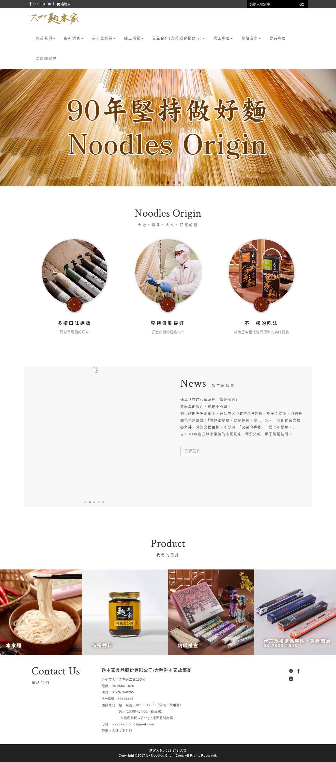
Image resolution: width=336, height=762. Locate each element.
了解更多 (192, 451)
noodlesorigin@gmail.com (133, 724)
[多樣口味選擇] (74, 272)
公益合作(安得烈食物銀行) (177, 38)
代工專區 (222, 38)
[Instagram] (291, 678)
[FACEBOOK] (298, 671)
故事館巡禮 (102, 38)
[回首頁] (53, 18)
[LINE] (291, 671)
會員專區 (278, 38)
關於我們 (44, 38)
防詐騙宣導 (46, 58)
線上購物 (132, 38)
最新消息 (72, 38)
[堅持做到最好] (168, 272)
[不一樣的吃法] (261, 272)
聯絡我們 (250, 38)
